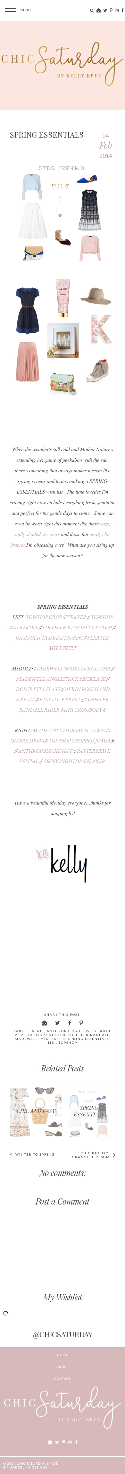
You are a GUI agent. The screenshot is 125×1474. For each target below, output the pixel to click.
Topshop (68, 1042)
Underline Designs (28, 1467)
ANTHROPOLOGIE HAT (45, 751)
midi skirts (53, 1039)
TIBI (52, 1042)
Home (62, 1355)
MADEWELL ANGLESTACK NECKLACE (60, 679)
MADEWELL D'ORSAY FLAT (64, 730)
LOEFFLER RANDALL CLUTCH (77, 627)
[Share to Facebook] (70, 1022)
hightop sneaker (46, 1035)
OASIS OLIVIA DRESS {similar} (49, 637)
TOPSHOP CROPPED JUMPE (79, 740)
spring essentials (88, 1039)
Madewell (26, 1039)
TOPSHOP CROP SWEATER (56, 617)
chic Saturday (31, 1463)
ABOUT (62, 1367)
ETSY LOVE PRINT (59, 699)
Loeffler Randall (88, 1035)
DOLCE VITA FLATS (38, 689)
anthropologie (64, 1031)
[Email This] (44, 1022)
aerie (38, 1031)
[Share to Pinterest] (81, 1022)
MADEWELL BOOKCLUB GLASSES (72, 668)
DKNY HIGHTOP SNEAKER (75, 761)
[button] (15, 10)
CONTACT (62, 1378)
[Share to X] (58, 1022)
